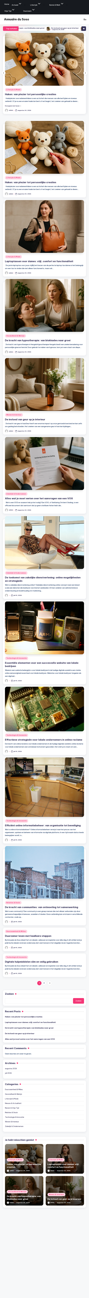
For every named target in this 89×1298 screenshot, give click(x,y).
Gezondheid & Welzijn (15, 336)
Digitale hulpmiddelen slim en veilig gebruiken (31, 961)
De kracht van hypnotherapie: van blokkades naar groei (37, 340)
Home (6, 4)
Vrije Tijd (7, 11)
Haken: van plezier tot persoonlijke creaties (30, 182)
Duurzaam (27, 11)
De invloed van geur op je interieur (25, 419)
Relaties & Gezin (13, 903)
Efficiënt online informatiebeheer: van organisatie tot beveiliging (43, 825)
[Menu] (85, 19)
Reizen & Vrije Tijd (12, 1108)
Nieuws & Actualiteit (13, 1103)
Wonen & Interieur (13, 415)
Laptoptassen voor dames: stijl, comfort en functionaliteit (39, 94)
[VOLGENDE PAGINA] (50, 983)
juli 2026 (8, 1073)
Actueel (15, 5)
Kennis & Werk (54, 5)
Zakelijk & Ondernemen (16, 494)
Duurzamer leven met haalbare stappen (28, 935)
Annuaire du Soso (16, 19)
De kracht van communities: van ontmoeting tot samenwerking (41, 907)
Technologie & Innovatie (16, 658)
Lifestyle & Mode (13, 89)
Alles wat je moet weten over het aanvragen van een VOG (51, 28)
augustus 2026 (11, 1068)
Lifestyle (33, 5)
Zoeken (9, 993)
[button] (13, 105)
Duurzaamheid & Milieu (16, 931)
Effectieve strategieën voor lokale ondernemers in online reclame (43, 739)
